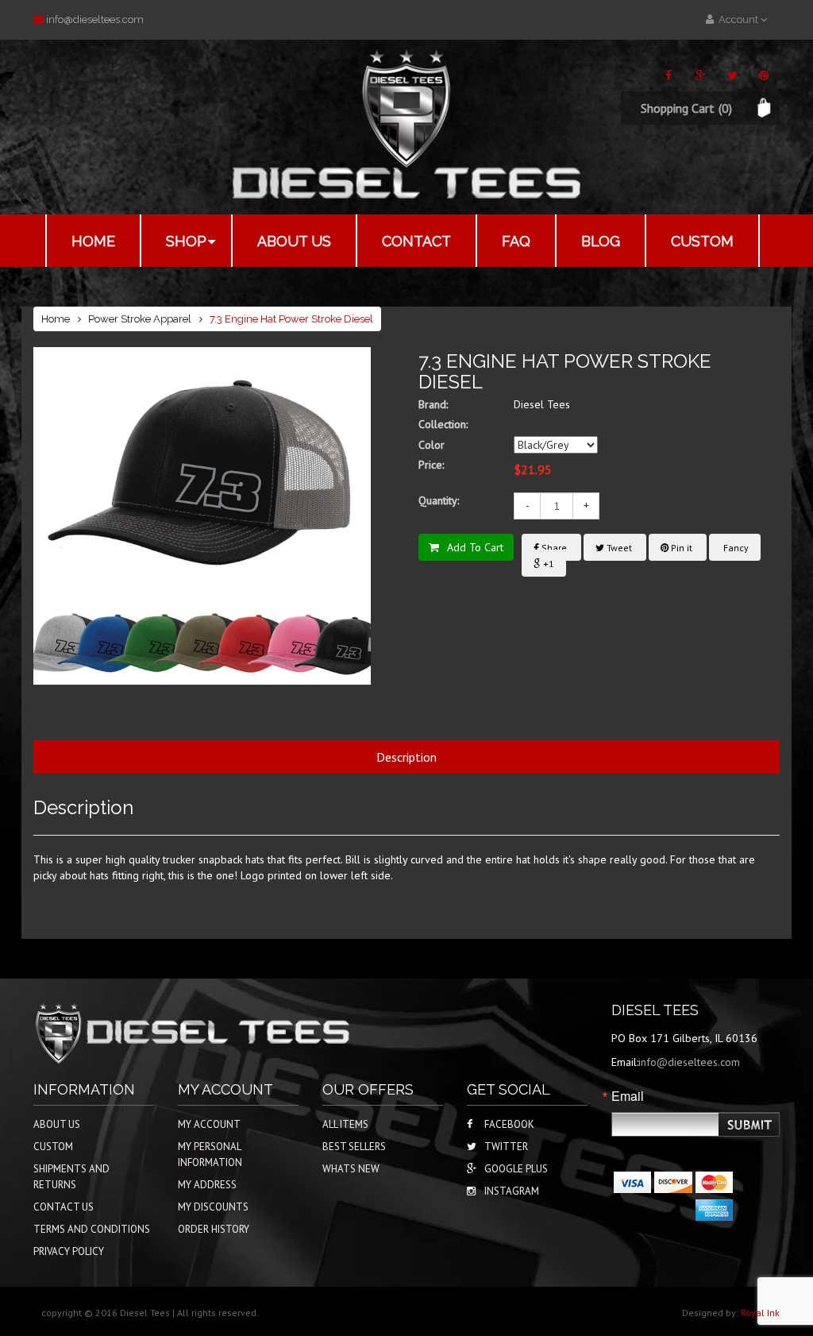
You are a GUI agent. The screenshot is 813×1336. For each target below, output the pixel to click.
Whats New (351, 1169)
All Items (345, 1124)
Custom (702, 241)
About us (294, 241)
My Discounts (213, 1207)
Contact (416, 241)
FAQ (516, 241)
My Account (209, 1124)
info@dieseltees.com (95, 19)
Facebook (509, 1124)
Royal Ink (760, 1313)
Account (737, 19)
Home (93, 241)
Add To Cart (475, 547)
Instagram (511, 1191)
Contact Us (63, 1207)
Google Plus (516, 1169)
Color (431, 445)
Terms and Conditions (91, 1229)
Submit (750, 1125)
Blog (600, 241)
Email (627, 1096)
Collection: (443, 424)
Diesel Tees (542, 404)
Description (406, 757)
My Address (207, 1184)
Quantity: (438, 500)
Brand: (433, 404)
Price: (431, 465)
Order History (213, 1229)
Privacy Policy (68, 1251)
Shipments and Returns (71, 1176)
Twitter (506, 1146)
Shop (186, 241)
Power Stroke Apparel (139, 319)
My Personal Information (210, 1154)
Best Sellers (354, 1146)
